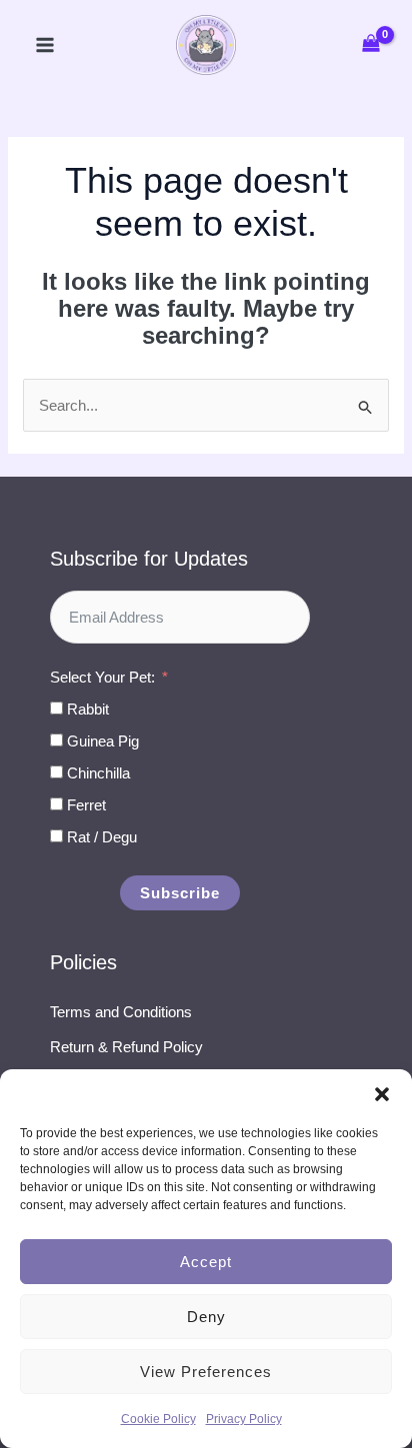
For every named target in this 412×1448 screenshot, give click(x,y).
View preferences (206, 1371)
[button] (382, 1094)
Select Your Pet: (102, 677)
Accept (206, 1261)
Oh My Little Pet (206, 45)
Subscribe (180, 892)
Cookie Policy (158, 1419)
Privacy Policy (244, 1419)
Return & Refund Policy (126, 1046)
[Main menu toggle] (44, 45)
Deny (206, 1316)
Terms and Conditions (121, 1011)
